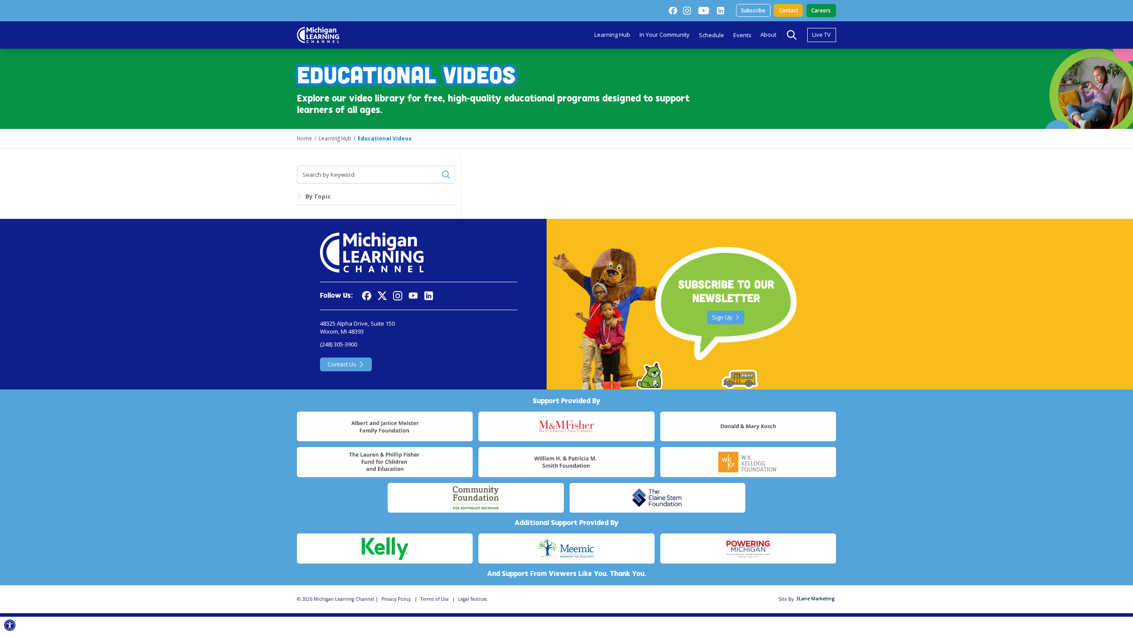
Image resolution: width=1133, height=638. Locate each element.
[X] (382, 295)
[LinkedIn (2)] (721, 11)
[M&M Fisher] (566, 427)
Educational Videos (385, 138)
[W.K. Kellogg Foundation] (748, 462)
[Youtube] (704, 11)
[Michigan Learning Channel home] (318, 35)
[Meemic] (566, 548)
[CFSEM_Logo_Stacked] (475, 498)
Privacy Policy (396, 599)
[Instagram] (687, 11)
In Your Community (665, 35)
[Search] (792, 35)
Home (304, 138)
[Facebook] (673, 11)
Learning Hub (612, 35)
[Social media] (413, 295)
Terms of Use (434, 599)
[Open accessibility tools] (10, 625)
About (768, 35)
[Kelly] (385, 548)
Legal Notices (472, 599)
